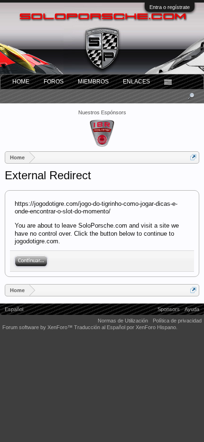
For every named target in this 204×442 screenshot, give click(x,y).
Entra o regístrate (169, 7)
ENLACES (136, 81)
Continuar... (31, 261)
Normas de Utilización (123, 320)
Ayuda (192, 309)
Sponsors (169, 309)
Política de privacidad (177, 320)
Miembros (93, 81)
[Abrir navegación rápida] (193, 157)
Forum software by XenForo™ (38, 327)
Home (20, 81)
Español (14, 309)
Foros (54, 81)
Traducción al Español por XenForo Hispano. (125, 327)
